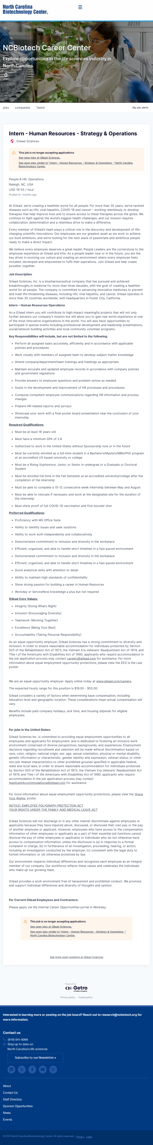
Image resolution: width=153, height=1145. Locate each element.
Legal (89, 1136)
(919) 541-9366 (18, 1039)
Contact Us (10, 1092)
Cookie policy (85, 997)
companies (22, 107)
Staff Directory (12, 1099)
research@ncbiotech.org (119, 1014)
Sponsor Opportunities (18, 1106)
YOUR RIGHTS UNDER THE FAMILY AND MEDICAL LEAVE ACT (53, 809)
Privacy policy (67, 997)
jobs (6, 107)
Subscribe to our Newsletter (34, 1057)
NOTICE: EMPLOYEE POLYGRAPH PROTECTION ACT (46, 805)
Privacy (80, 1136)
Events (7, 1119)
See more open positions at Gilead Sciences (76, 957)
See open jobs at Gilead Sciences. (39, 157)
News (7, 1113)
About (7, 1086)
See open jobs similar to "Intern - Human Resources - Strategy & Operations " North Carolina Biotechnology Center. (76, 164)
